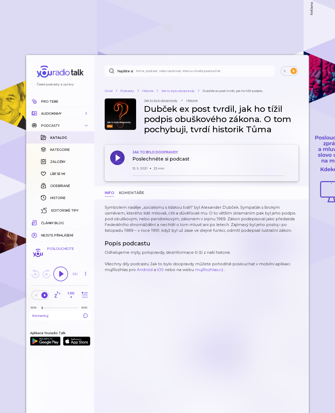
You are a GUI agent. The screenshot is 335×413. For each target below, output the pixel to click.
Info (109, 192)
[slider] (42, 308)
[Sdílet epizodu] (293, 162)
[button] (60, 113)
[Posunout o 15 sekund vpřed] (46, 273)
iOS (160, 269)
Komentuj (40, 316)
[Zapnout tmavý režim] (289, 71)
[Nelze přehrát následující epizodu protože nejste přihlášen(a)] (75, 273)
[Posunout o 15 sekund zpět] (35, 273)
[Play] (61, 274)
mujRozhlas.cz (209, 269)
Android (145, 269)
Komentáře (131, 192)
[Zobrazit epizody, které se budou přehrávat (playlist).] (84, 295)
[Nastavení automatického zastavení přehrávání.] (57, 295)
